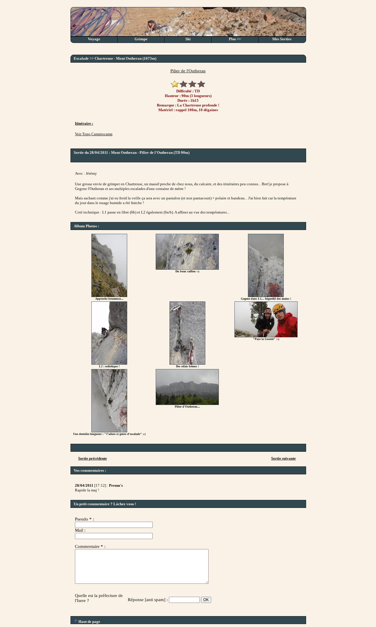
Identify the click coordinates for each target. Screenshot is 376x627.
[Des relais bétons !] (187, 363)
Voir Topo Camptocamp (94, 134)
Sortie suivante (283, 458)
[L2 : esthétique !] (109, 363)
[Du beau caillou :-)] (187, 268)
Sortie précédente (92, 458)
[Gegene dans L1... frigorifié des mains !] (266, 296)
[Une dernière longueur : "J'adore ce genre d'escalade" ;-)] (109, 431)
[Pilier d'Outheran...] (187, 403)
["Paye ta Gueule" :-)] (266, 336)
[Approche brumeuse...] (109, 296)
